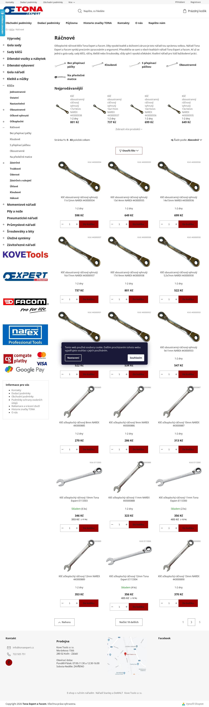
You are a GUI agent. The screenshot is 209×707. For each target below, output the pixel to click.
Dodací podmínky (28, 2)
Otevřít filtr (128, 150)
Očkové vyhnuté (19, 115)
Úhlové (14, 186)
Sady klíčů (14, 52)
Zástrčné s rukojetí (20, 180)
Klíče (10, 86)
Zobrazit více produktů (128, 129)
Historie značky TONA (23, 409)
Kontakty (10, 2)
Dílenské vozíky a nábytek (26, 59)
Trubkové (15, 168)
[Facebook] (9, 662)
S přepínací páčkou (20, 145)
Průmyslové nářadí (21, 225)
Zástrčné (15, 162)
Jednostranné (17, 91)
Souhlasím (136, 357)
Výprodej (13, 38)
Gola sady (14, 45)
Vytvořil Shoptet (195, 703)
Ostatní (14, 97)
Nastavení (73, 357)
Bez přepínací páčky (20, 133)
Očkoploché (16, 121)
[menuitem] (18, 23)
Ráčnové (15, 127)
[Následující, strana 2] (191, 622)
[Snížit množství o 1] (62, 224)
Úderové (14, 174)
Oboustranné (17, 109)
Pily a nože (15, 211)
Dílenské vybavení (20, 65)
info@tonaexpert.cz (23, 647)
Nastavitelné (17, 103)
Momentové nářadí (21, 205)
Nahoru (66, 622)
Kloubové (15, 139)
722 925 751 (19, 654)
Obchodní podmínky (53, 2)
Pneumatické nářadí (22, 218)
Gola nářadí (15, 72)
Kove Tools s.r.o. (133, 693)
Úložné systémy (18, 238)
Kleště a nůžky (17, 79)
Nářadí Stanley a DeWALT (109, 693)
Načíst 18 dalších (129, 622)
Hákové (14, 198)
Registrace (196, 2)
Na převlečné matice (21, 156)
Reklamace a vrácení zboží (25, 406)
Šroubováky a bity (20, 231)
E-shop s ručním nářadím (80, 693)
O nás (14, 412)
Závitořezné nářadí (21, 245)
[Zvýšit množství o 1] (77, 224)
